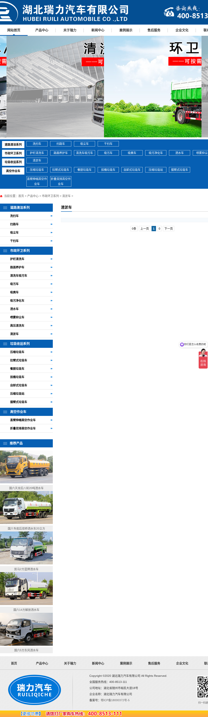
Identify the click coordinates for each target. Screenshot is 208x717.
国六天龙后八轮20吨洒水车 (26, 488)
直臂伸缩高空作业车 (37, 181)
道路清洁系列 (13, 144)
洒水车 (179, 152)
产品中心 (41, 30)
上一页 (144, 228)
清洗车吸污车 (84, 152)
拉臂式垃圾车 (60, 169)
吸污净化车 (156, 152)
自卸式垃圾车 (132, 169)
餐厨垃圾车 (84, 169)
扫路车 (60, 143)
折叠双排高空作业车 (61, 181)
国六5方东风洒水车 (26, 650)
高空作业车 (13, 170)
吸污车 (108, 152)
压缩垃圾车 (37, 169)
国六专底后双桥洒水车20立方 (26, 528)
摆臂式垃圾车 (179, 169)
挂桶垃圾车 (108, 169)
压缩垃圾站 (156, 169)
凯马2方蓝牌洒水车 (26, 569)
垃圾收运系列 (13, 162)
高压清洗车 (17, 325)
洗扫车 (37, 143)
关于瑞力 (69, 30)
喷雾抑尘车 (17, 317)
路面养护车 (61, 152)
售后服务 (153, 30)
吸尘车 (84, 143)
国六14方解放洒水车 (26, 609)
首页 (21, 195)
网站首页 (13, 30)
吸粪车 (132, 152)
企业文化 (182, 30)
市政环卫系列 (13, 153)
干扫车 (108, 143)
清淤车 (37, 160)
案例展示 (125, 30)
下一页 (168, 228)
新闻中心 (97, 30)
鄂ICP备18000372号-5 (115, 700)
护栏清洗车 (37, 152)
